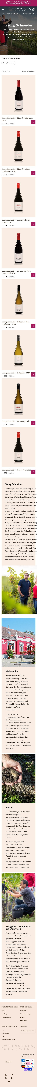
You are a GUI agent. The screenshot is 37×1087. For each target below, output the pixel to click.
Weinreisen (23, 1020)
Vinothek (23, 1010)
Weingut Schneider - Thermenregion (13, 14)
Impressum (5, 1030)
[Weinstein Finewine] (18, 9)
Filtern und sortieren (28, 71)
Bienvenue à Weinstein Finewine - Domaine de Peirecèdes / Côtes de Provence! (18, 3)
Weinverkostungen (25, 1014)
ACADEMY (4, 1014)
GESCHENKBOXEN (6, 1017)
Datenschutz (5, 1033)
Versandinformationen (8, 1039)
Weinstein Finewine (28, 1057)
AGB (3, 1036)
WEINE (3, 1010)
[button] (33, 9)
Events (22, 1017)
